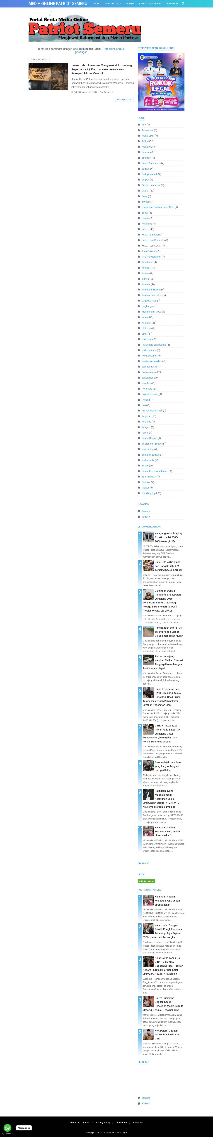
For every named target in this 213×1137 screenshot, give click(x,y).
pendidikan (147, 377)
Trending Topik (149, 493)
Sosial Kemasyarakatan (154, 471)
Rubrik (145, 432)
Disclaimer (121, 1122)
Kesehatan (147, 262)
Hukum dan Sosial (39, 59)
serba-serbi (148, 460)
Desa (144, 196)
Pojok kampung (150, 394)
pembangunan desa (152, 361)
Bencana (146, 152)
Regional (146, 416)
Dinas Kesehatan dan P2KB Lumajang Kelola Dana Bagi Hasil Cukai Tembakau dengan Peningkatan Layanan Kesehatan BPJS (162, 697)
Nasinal (146, 317)
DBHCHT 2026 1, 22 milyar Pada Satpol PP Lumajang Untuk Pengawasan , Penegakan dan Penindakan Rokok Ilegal (161, 733)
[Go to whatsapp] (7, 1128)
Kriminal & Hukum (151, 289)
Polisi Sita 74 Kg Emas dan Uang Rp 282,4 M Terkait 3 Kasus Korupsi (168, 566)
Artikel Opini (148, 146)
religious (146, 421)
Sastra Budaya (149, 438)
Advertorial (147, 130)
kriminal (146, 278)
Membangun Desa (151, 311)
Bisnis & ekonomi (151, 163)
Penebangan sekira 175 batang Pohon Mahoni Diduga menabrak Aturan (169, 631)
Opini (144, 333)
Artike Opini (148, 135)
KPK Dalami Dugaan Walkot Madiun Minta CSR (167, 1034)
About (73, 1122)
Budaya (146, 168)
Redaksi (145, 516)
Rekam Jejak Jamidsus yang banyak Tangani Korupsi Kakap (168, 766)
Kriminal (146, 284)
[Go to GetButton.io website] (7, 1134)
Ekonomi (146, 201)
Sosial (145, 465)
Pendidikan (173, 4)
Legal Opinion (149, 300)
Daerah (145, 190)
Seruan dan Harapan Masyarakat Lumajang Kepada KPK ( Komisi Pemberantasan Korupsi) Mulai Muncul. (101, 69)
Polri (144, 405)
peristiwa (147, 383)
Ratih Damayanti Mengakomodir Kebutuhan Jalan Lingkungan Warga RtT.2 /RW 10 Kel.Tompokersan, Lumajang (161, 798)
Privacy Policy (102, 1122)
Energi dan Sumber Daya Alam (158, 207)
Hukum (145, 229)
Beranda (145, 511)
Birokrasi (146, 157)
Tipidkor (146, 482)
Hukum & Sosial (150, 234)
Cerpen (145, 179)
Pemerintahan (113, 4)
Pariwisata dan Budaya (154, 344)
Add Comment (106, 92)
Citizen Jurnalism (151, 185)
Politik (130, 4)
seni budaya (148, 449)
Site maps (138, 1122)
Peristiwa (147, 388)
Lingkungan (148, 306)
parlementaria (149, 350)
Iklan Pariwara (149, 251)
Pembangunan (149, 355)
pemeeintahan (149, 366)
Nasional (146, 322)
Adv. (144, 124)
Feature (146, 218)
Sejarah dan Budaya (152, 443)
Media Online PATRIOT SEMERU (58, 3)
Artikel (145, 141)
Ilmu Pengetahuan (151, 256)
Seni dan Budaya (151, 454)
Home (97, 4)
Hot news (147, 223)
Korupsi (146, 267)
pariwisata (147, 339)
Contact (86, 1122)
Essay (145, 212)
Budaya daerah (149, 174)
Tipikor (145, 487)
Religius (146, 427)
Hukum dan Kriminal (150, 4)
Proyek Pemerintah (152, 410)
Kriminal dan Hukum (152, 295)
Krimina (146, 273)
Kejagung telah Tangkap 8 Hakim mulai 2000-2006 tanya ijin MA (168, 537)
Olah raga (147, 328)
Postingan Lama (124, 99)
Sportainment (149, 476)
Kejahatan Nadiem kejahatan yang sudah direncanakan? (167, 831)
